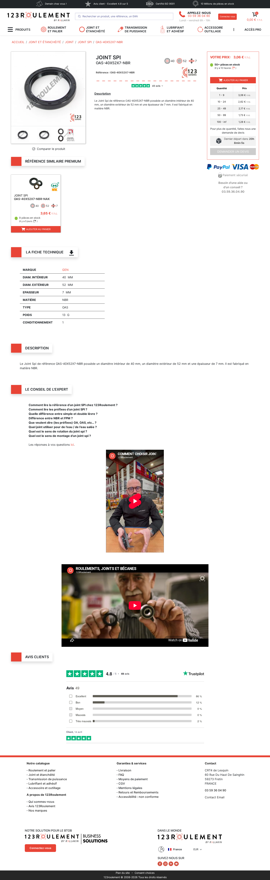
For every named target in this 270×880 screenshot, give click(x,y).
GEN (65, 270)
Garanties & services (131, 763)
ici (72, 444)
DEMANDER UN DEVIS (233, 151)
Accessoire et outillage (44, 788)
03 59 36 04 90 (199, 16)
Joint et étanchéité (41, 775)
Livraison (124, 770)
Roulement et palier (41, 770)
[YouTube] (176, 863)
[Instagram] (166, 863)
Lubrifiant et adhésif (42, 783)
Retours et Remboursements (138, 792)
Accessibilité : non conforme (138, 797)
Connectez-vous (227, 16)
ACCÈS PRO (252, 29)
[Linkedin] (171, 863)
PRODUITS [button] (22, 29)
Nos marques (37, 810)
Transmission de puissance (47, 779)
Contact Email (214, 797)
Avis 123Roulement (41, 806)
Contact (210, 763)
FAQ (121, 775)
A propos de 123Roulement (46, 795)
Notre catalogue (38, 763)
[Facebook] (160, 863)
